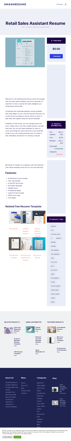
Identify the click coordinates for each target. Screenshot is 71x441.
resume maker (55, 290)
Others (39, 409)
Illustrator (59, 154)
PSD (38, 417)
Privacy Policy (25, 391)
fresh (52, 258)
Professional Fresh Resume (61, 349)
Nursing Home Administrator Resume (25, 257)
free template (55, 250)
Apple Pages (41, 385)
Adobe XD (40, 383)
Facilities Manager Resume (25, 231)
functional (54, 262)
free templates (55, 254)
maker (52, 274)
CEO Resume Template (18, 352)
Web (38, 424)
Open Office (41, 406)
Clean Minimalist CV (40, 351)
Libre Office (41, 404)
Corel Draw (40, 388)
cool (52, 230)
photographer (55, 278)
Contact (24, 393)
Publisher (40, 419)
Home (23, 27)
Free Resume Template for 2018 (63, 401)
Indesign (39, 398)
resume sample (55, 294)
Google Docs (41, 393)
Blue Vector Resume (37, 256)
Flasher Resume (38, 328)
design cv (59, 238)
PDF (38, 411)
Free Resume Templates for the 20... (63, 388)
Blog (22, 388)
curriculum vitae (55, 234)
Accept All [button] (17, 437)
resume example (55, 286)
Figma (39, 391)
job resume (54, 270)
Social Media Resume (61, 328)
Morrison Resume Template (60, 338)
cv (51, 238)
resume (53, 282)
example (53, 246)
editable (53, 242)
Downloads (29, 27)
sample (53, 298)
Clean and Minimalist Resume (17, 329)
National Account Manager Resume (38, 339)
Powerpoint (41, 414)
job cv (52, 266)
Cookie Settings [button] (7, 437)
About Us (24, 385)
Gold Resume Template (13, 256)
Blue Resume (13, 229)
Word (38, 427)
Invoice (39, 401)
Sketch (39, 422)
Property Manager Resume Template (17, 341)
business (53, 226)
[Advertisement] (25, 85)
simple (52, 302)
